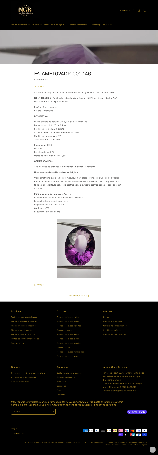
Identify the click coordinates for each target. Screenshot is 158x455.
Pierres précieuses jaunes (68, 339)
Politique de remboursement (115, 326)
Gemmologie (62, 386)
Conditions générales (112, 330)
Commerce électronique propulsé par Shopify (64, 442)
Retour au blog (81, 295)
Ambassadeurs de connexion (23, 377)
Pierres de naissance (66, 377)
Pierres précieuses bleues (68, 321)
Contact (106, 317)
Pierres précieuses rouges (68, 334)
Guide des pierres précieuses (69, 373)
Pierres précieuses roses (67, 356)
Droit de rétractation (20, 381)
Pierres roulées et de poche (23, 334)
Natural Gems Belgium (39, 442)
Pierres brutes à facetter (22, 330)
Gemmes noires (63, 347)
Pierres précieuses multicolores (70, 352)
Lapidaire (61, 395)
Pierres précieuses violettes (69, 326)
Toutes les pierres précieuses (24, 317)
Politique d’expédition (112, 445)
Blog (59, 390)
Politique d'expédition (112, 321)
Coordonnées (127, 445)
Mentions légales (140, 445)
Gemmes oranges (64, 330)
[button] (20, 24)
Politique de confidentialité (114, 334)
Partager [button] (40, 86)
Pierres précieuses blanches (69, 343)
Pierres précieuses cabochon (23, 326)
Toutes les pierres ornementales (25, 339)
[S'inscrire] (52, 412)
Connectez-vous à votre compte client (28, 373)
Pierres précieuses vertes (68, 317)
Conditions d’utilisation (138, 442)
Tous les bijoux (17, 343)
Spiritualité (61, 381)
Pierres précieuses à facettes (24, 321)
